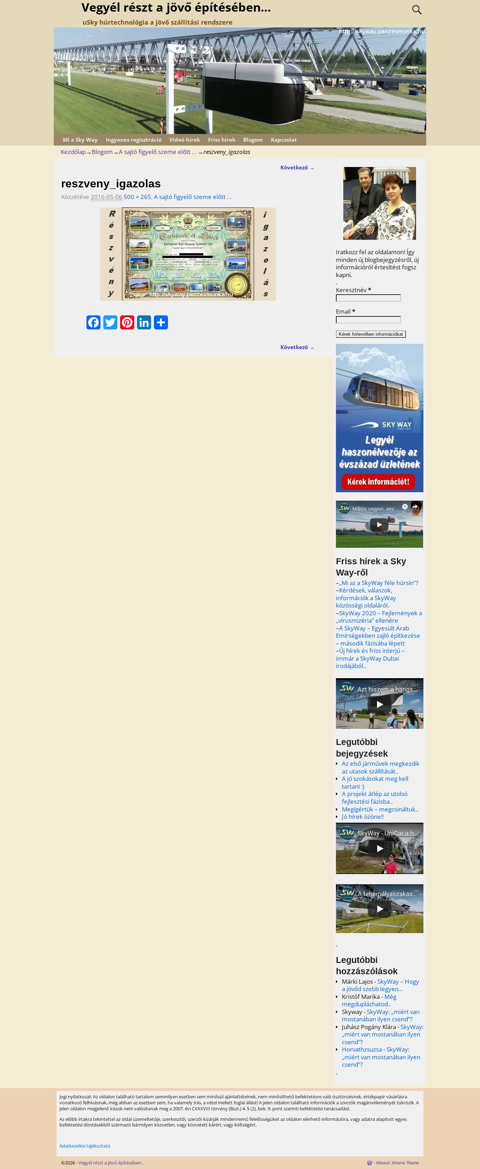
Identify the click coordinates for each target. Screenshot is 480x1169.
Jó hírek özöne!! (363, 816)
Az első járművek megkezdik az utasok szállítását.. (381, 767)
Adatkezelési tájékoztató (84, 1146)
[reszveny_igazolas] (187, 258)
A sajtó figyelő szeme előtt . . (157, 152)
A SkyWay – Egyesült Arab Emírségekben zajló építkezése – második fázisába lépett (378, 635)
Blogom (253, 139)
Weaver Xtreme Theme (397, 1163)
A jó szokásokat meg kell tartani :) (375, 782)
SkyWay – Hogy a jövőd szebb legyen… (380, 985)
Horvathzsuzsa (362, 1049)
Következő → (297, 167)
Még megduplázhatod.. (369, 1000)
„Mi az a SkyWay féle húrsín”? (378, 583)
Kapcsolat (284, 139)
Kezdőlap (73, 152)
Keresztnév (353, 290)
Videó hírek (184, 139)
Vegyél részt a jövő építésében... (111, 1163)
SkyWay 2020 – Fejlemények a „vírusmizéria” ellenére (379, 617)
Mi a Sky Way (80, 139)
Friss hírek (221, 139)
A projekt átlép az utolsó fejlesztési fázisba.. (375, 797)
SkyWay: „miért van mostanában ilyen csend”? (381, 1015)
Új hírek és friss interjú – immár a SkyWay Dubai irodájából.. (370, 658)
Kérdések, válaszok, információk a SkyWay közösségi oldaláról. (366, 597)
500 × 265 (137, 197)
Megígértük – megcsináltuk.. (380, 809)
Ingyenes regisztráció (134, 139)
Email (345, 311)
